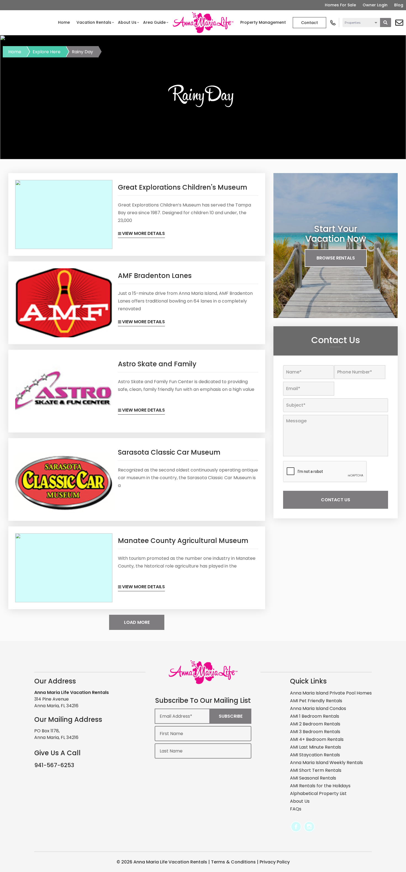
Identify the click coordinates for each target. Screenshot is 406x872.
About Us (127, 22)
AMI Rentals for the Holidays (320, 786)
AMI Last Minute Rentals (315, 747)
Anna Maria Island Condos (318, 708)
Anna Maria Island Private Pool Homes (331, 693)
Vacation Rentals (94, 22)
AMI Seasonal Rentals (313, 778)
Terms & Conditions (233, 862)
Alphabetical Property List (318, 793)
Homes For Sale (340, 5)
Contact (309, 22)
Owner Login (375, 5)
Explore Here (46, 52)
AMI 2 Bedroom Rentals (315, 724)
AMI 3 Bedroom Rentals (315, 731)
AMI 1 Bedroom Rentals (314, 716)
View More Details (143, 233)
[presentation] (325, 472)
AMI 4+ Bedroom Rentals (317, 739)
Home (64, 22)
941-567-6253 (54, 765)
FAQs (295, 809)
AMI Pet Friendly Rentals (316, 701)
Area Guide (154, 22)
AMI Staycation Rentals (315, 755)
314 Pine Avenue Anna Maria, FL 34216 (56, 702)
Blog (398, 5)
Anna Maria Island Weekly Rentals (326, 762)
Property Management (263, 22)
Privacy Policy (275, 862)
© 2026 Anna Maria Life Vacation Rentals (162, 862)
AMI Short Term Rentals (315, 770)
